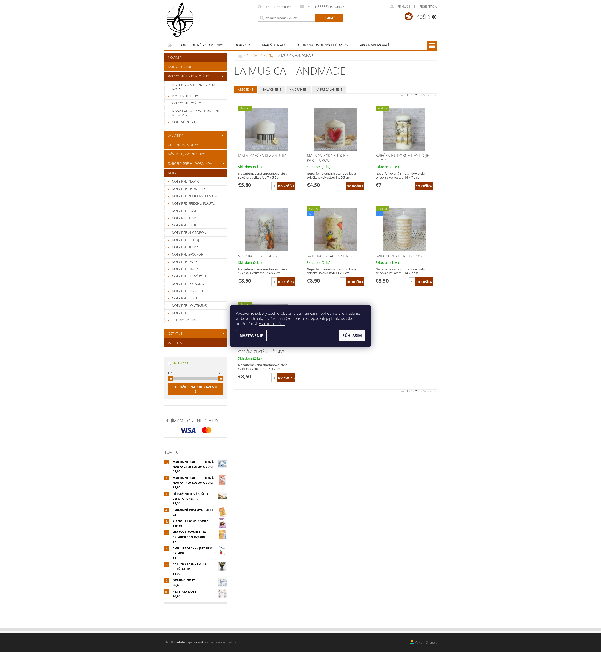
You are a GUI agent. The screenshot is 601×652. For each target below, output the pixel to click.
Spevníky (175, 135)
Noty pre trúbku (186, 269)
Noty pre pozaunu (188, 283)
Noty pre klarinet (187, 247)
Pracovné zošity (186, 103)
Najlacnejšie (271, 90)
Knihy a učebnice (183, 67)
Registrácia (428, 6)
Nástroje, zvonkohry (186, 154)
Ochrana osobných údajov (322, 45)
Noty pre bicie (184, 313)
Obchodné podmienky (202, 45)
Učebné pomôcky (183, 144)
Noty (172, 173)
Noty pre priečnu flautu (193, 203)
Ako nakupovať (374, 45)
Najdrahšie (298, 90)
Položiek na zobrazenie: (196, 389)
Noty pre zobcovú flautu (194, 196)
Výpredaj (175, 343)
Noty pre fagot (185, 261)
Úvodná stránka (170, 45)
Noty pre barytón (187, 291)
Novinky (175, 57)
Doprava (243, 45)
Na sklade (181, 363)
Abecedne (245, 90)
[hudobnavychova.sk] (180, 22)
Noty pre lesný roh (189, 276)
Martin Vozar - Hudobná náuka (193, 86)
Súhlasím (352, 335)
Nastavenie (251, 335)
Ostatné (175, 333)
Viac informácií (272, 323)
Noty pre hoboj (185, 240)
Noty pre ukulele (187, 225)
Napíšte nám (273, 45)
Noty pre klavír (185, 181)
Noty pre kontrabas (189, 305)
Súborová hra (184, 320)
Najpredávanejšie (328, 90)
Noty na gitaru (185, 218)
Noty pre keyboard (188, 188)
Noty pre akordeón (189, 232)
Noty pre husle (185, 210)
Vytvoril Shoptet (426, 642)
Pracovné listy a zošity (188, 76)
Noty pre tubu (184, 298)
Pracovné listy (185, 96)
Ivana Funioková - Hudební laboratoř (195, 112)
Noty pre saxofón (188, 254)
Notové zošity (184, 122)
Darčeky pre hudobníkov (190, 163)
